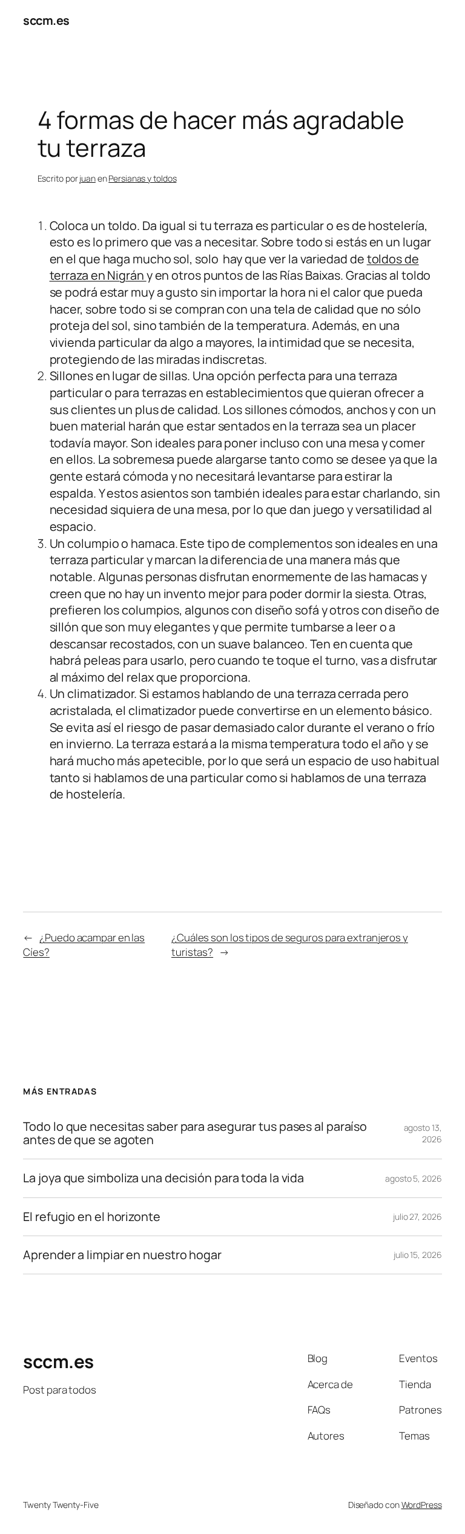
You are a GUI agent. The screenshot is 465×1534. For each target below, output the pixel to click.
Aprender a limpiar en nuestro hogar (123, 1255)
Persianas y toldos (142, 178)
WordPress (421, 1504)
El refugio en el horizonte (91, 1216)
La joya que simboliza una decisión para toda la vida (163, 1178)
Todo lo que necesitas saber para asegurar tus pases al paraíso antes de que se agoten (195, 1133)
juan (87, 178)
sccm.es (46, 20)
